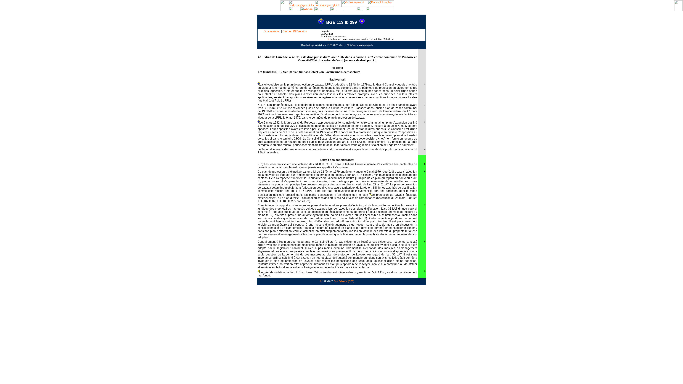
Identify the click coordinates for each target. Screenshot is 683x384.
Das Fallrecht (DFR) (344, 281)
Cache (286, 31)
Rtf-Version (300, 31)
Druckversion (272, 31)
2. (329, 39)
